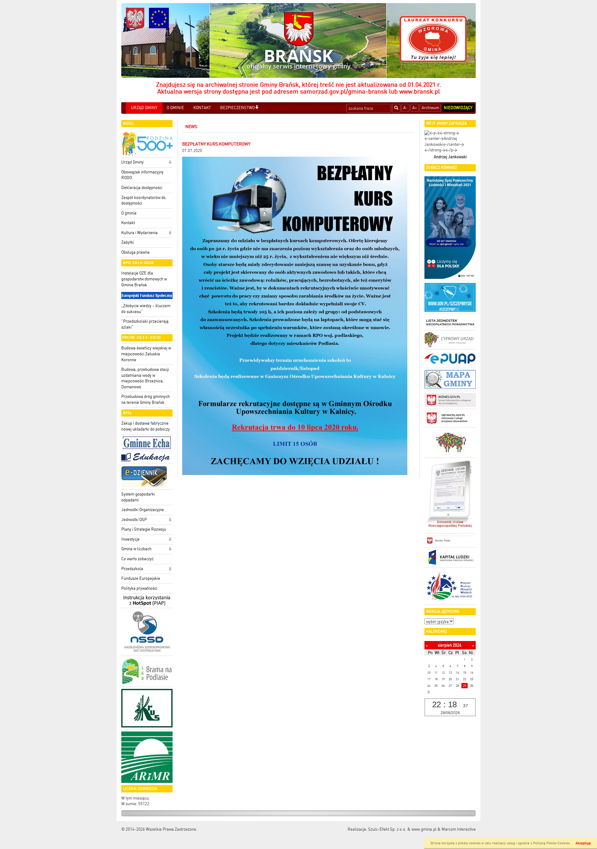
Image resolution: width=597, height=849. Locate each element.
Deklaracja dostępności (141, 187)
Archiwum (430, 107)
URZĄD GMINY (144, 107)
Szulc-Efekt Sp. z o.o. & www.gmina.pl (402, 829)
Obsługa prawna (135, 252)
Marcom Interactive (459, 829)
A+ (414, 107)
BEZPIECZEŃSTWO (237, 107)
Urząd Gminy (132, 162)
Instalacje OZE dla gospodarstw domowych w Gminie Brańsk (144, 279)
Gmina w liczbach (136, 549)
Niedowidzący (458, 107)
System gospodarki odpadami (138, 497)
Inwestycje (130, 539)
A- (405, 107)
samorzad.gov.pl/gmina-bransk (343, 91)
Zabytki (127, 242)
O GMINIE (175, 107)
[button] (256, 108)
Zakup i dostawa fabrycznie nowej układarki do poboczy (145, 426)
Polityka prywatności (139, 588)
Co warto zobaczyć (137, 558)
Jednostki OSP (134, 519)
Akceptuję (583, 843)
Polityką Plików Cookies (551, 843)
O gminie (129, 213)
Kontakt (128, 222)
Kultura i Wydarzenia (139, 232)
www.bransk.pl (419, 91)
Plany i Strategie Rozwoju (143, 529)
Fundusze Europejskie (140, 578)
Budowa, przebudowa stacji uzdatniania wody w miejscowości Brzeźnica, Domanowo (145, 378)
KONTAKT (202, 107)
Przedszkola (132, 568)
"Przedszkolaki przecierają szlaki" (145, 324)
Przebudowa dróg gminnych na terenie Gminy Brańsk (145, 399)
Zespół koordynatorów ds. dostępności (144, 200)
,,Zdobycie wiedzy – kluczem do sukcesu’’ (145, 308)
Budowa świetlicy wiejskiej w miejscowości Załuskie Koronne (146, 354)
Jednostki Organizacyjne (142, 509)
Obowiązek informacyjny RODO (142, 175)
